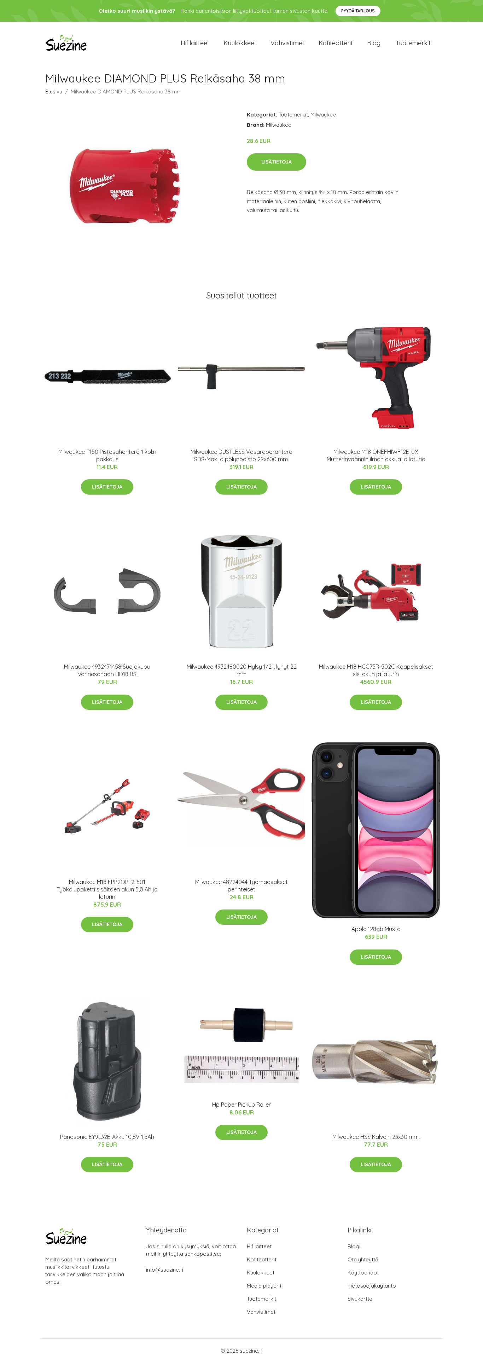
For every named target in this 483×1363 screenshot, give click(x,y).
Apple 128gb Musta (376, 929)
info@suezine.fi (164, 1269)
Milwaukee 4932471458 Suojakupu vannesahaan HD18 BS (107, 670)
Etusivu (53, 91)
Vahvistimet (287, 43)
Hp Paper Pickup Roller (241, 1104)
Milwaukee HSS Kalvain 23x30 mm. (376, 1136)
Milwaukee (323, 114)
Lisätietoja (276, 162)
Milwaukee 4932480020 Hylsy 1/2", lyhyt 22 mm (242, 670)
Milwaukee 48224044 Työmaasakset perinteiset (241, 885)
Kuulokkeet (239, 43)
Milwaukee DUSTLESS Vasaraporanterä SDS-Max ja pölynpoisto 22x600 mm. (241, 455)
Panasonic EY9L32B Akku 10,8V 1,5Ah (107, 1136)
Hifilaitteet (195, 43)
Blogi (374, 43)
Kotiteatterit (336, 43)
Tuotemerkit (413, 43)
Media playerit (264, 1285)
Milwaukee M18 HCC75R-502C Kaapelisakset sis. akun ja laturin (376, 670)
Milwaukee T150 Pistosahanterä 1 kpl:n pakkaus (107, 455)
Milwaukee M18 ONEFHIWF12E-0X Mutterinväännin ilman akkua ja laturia (376, 455)
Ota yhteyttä (363, 1259)
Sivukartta (360, 1298)
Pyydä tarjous (358, 10)
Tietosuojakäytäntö (372, 1285)
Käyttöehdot (363, 1272)
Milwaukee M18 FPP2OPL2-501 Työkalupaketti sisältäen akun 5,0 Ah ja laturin (107, 889)
